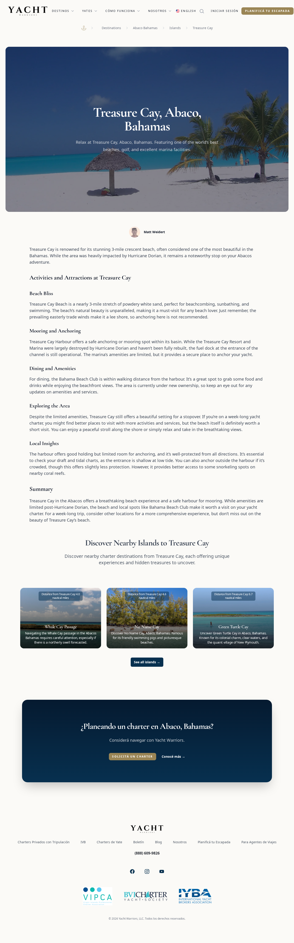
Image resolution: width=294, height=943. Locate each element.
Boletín (138, 842)
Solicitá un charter (132, 756)
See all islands (147, 662)
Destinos (60, 11)
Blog (158, 842)
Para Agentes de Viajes (259, 842)
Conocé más (173, 756)
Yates (87, 11)
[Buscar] (203, 11)
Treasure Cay (203, 28)
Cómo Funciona (120, 11)
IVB (83, 842)
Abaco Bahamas (145, 28)
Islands (175, 28)
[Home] (84, 28)
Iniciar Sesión (224, 11)
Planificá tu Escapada (267, 11)
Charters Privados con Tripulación (44, 842)
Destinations (111, 28)
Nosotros (157, 11)
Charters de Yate (109, 842)
